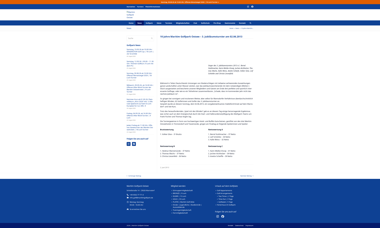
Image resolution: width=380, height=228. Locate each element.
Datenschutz (239, 225)
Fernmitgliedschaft (180, 213)
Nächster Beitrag (246, 176)
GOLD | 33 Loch (179, 199)
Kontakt (230, 225)
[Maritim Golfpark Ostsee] (231, 16)
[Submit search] (152, 38)
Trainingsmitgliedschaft (182, 210)
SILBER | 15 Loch (179, 196)
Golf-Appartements (224, 190)
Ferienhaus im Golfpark (226, 205)
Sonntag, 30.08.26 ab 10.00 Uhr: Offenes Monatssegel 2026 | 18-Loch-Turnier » (190, 2)
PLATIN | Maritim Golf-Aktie (183, 202)
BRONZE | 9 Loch (179, 193)
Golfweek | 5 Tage (225, 202)
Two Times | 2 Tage (226, 196)
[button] (250, 23)
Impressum (249, 225)
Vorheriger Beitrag (134, 176)
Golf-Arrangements (224, 193)
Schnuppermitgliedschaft (183, 190)
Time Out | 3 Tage (225, 199)
